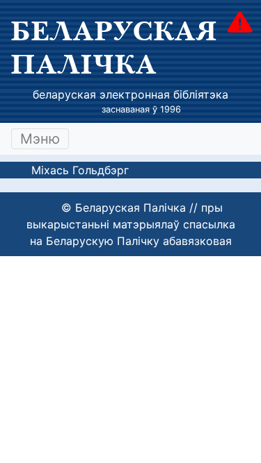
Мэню (40, 139)
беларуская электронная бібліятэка (130, 94)
